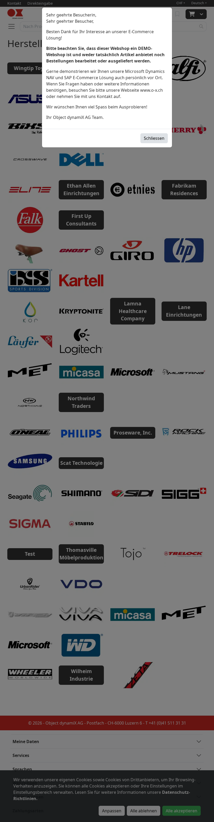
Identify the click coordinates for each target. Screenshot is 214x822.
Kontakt (104, 96)
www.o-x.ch (151, 90)
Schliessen (154, 138)
